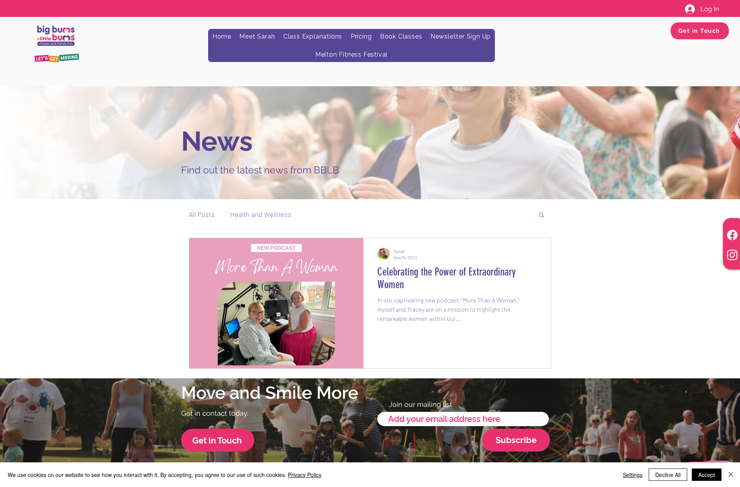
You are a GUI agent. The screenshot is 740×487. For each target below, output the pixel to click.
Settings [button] (632, 475)
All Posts (202, 214)
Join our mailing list (420, 404)
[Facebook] (732, 235)
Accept (706, 475)
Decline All (668, 475)
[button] (541, 216)
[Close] (730, 475)
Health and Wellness (260, 214)
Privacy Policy (304, 475)
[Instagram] (732, 255)
